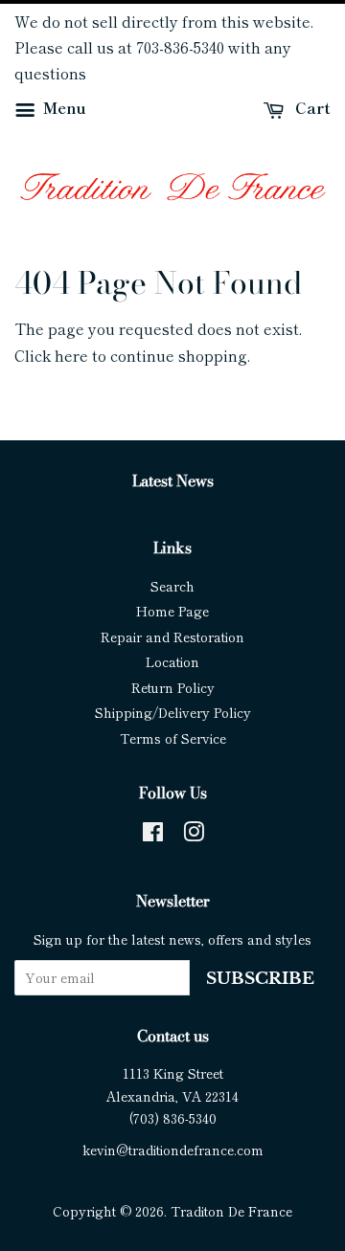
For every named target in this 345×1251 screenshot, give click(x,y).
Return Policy (173, 687)
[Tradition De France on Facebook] (153, 834)
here (71, 355)
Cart (311, 106)
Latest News (173, 480)
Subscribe (260, 979)
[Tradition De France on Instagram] (193, 834)
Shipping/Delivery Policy (173, 712)
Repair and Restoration (172, 636)
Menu (62, 106)
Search (172, 585)
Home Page (172, 610)
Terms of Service (173, 738)
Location (172, 661)
